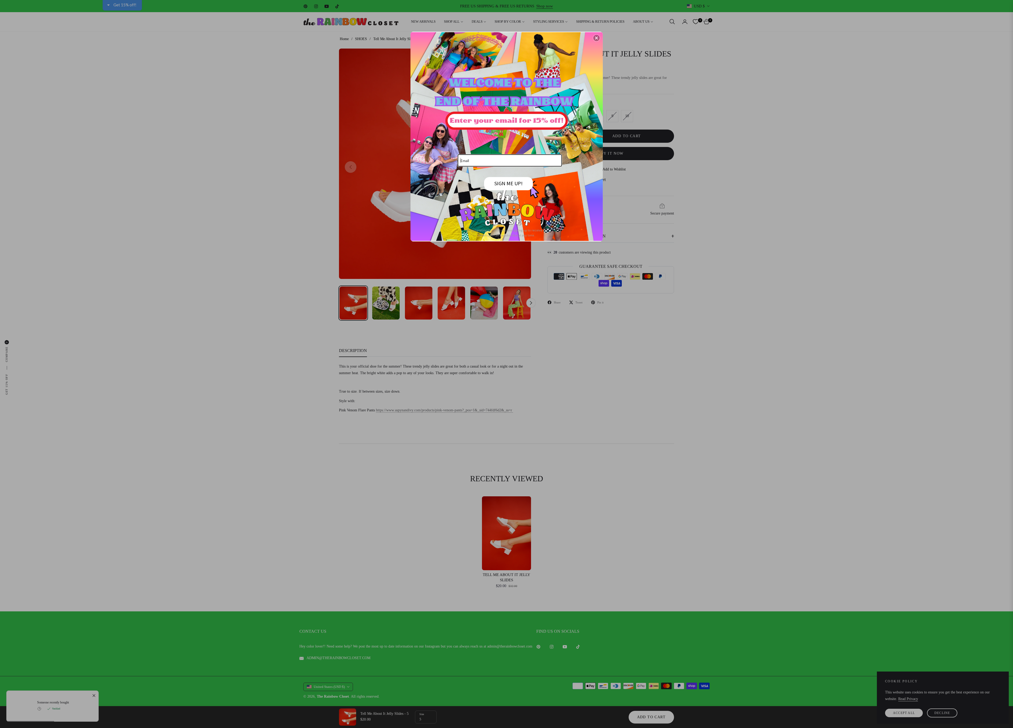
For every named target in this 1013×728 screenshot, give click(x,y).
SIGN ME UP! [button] (508, 183)
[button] (596, 38)
